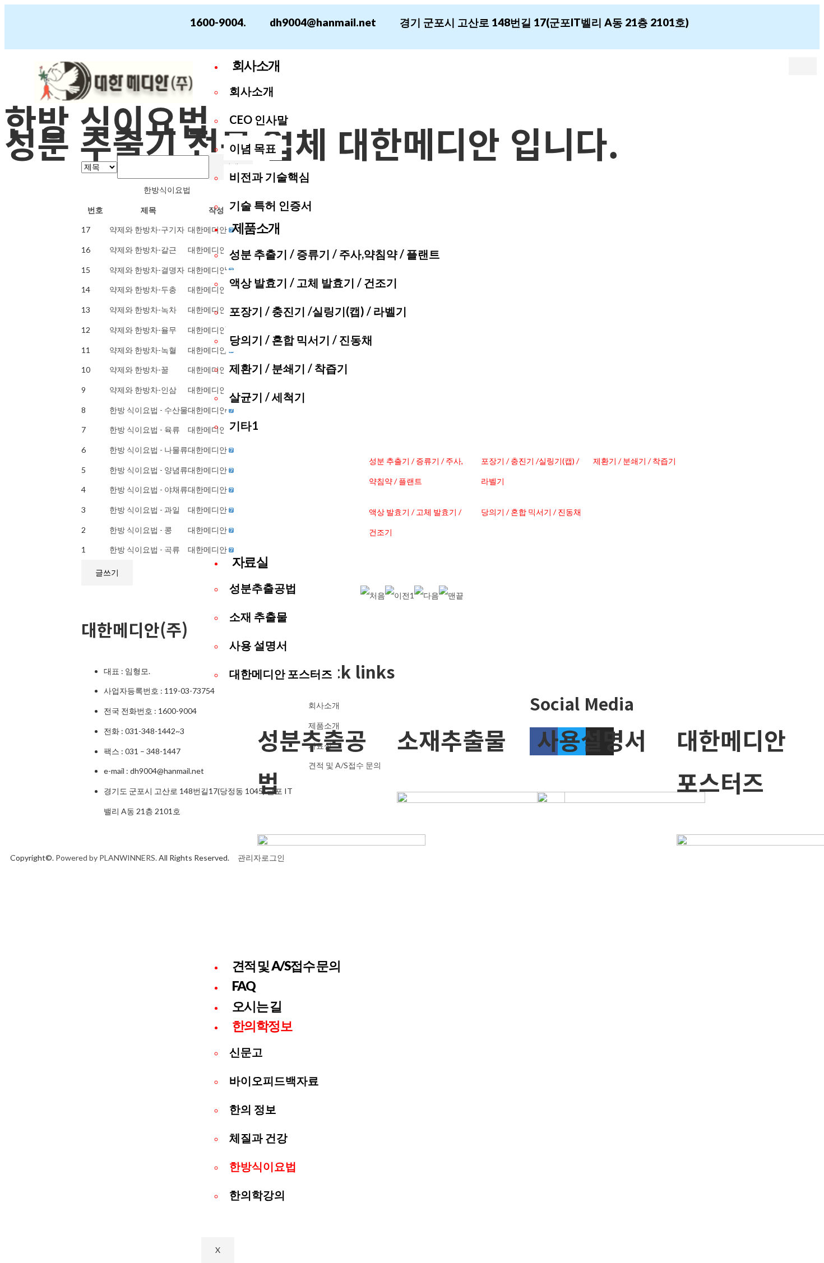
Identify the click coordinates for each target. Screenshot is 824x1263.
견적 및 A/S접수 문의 (286, 965)
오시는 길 (257, 1006)
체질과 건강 (258, 1137)
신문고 (246, 1051)
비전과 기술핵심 (269, 176)
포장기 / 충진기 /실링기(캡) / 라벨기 (318, 311)
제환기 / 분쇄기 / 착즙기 (288, 368)
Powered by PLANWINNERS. (106, 857)
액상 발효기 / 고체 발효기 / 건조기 (313, 282)
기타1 (243, 425)
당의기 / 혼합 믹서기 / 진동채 (301, 339)
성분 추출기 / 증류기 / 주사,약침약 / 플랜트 (334, 254)
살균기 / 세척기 (267, 396)
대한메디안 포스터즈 (280, 673)
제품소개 (256, 227)
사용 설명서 (258, 645)
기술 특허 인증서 (270, 205)
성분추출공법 (263, 588)
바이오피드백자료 (274, 1080)
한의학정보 (262, 1025)
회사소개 (256, 65)
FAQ (244, 985)
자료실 (250, 561)
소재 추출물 (258, 616)
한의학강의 (257, 1194)
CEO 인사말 (258, 119)
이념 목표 (252, 148)
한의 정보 (252, 1109)
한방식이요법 (263, 1166)
